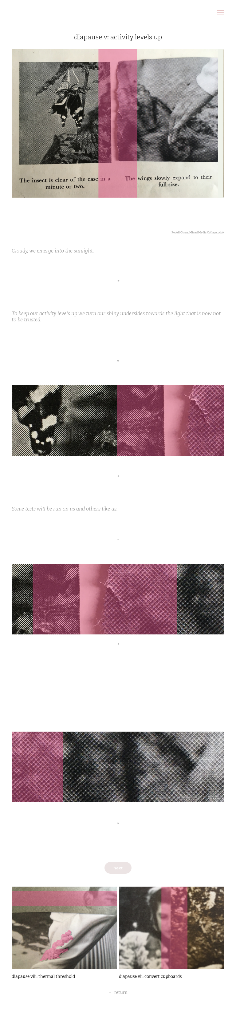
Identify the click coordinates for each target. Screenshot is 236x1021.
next (118, 867)
